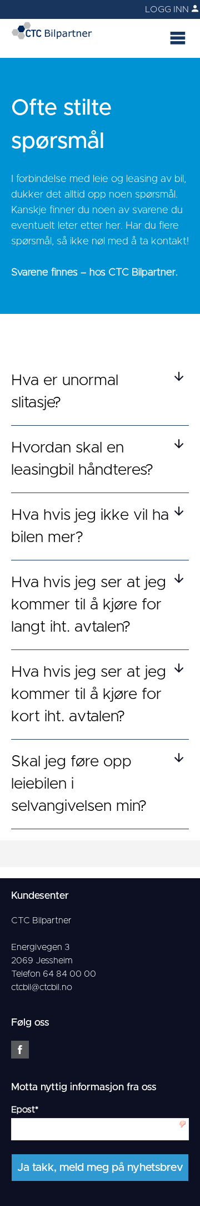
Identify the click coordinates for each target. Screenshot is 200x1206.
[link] (139, 9)
